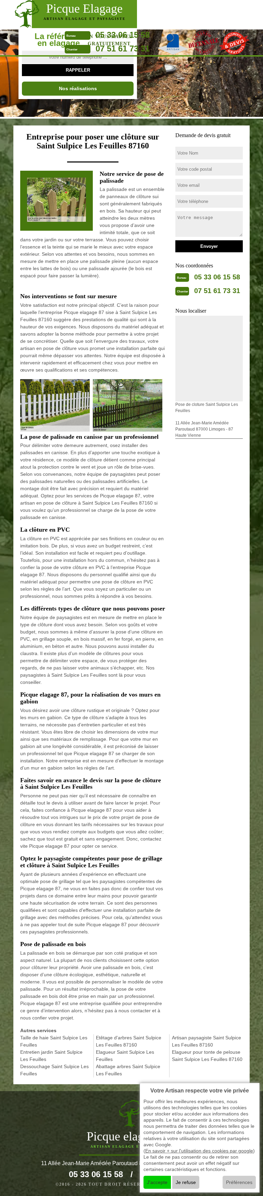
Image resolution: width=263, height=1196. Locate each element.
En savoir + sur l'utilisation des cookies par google (199, 1150)
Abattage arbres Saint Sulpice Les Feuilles (128, 1070)
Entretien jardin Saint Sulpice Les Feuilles (51, 1055)
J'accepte (157, 1182)
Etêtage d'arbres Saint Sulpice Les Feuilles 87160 (128, 1041)
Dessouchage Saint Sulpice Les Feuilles (54, 1070)
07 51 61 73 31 (123, 48)
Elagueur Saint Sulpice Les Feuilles (125, 1055)
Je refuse (186, 1182)
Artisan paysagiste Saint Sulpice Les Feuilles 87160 (206, 1041)
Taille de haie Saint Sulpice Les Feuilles (53, 1041)
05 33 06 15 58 (123, 34)
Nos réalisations (78, 88)
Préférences (239, 1182)
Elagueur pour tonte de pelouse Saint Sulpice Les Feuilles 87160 (207, 1055)
